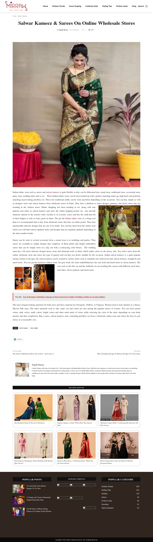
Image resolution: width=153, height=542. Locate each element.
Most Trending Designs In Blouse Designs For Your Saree (118, 353)
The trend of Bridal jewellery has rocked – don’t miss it (33, 353)
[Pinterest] (38, 339)
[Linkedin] (49, 339)
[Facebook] (27, 339)
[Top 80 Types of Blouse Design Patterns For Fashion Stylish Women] (19, 511)
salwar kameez (52, 192)
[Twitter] (32, 339)
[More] (118, 36)
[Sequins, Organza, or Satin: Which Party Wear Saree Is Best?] (76, 407)
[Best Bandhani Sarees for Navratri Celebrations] (33, 407)
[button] (143, 6)
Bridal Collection (22, 16)
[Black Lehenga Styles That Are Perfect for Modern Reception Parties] (119, 445)
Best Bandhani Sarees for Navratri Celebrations (29, 423)
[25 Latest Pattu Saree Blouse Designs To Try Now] (19, 489)
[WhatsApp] (43, 339)
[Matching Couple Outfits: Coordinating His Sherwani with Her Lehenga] (119, 407)
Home (14, 16)
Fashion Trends (105, 420)
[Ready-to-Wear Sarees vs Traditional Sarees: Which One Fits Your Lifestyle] (76, 445)
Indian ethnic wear (73, 218)
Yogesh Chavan (63, 30)
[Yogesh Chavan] (22, 370)
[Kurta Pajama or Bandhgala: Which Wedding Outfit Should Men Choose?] (33, 445)
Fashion (17, 420)
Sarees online (34, 328)
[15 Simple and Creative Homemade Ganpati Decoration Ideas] (19, 500)
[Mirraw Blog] (16, 6)
